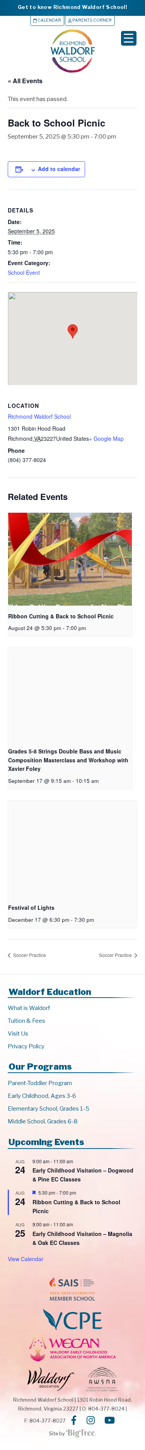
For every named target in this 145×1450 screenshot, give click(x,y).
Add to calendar (59, 169)
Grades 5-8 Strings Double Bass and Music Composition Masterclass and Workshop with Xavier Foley (68, 759)
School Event (24, 272)
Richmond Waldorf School (39, 416)
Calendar (49, 20)
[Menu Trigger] (128, 38)
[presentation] (70, 559)
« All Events (25, 80)
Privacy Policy (26, 1046)
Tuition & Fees (26, 1020)
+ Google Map (106, 438)
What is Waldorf (29, 1008)
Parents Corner (92, 20)
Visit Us (18, 1033)
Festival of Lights (31, 907)
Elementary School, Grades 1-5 (48, 1108)
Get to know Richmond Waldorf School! (72, 7)
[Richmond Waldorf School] (72, 72)
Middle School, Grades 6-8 (43, 1121)
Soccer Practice (29, 955)
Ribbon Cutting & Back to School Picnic (61, 616)
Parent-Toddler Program (40, 1083)
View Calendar (25, 1259)
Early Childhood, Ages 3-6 (42, 1095)
